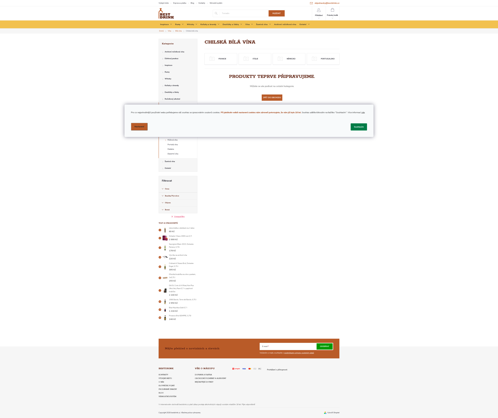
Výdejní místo (164, 3)
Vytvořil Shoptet (333, 413)
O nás (161, 382)
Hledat (276, 13)
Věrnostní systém (216, 3)
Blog (192, 3)
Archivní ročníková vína (174, 52)
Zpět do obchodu (272, 97)
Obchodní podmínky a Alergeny (210, 378)
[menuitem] (166, 24)
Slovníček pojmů (167, 386)
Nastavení (139, 126)
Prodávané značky (168, 389)
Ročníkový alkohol (172, 99)
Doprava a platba (179, 3)
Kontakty (202, 3)
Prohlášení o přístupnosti (277, 369)
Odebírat (324, 346)
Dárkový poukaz (171, 58)
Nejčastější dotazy (204, 382)
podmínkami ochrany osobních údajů (299, 353)
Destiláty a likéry (172, 92)
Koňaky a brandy (172, 85)
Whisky (168, 79)
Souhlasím (359, 126)
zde (363, 112)
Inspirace (168, 65)
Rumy (167, 72)
